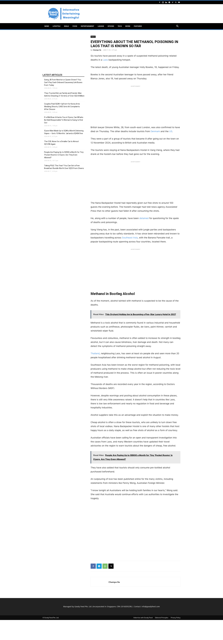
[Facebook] (159, 2)
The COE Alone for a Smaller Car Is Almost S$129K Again (61, 142)
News (46, 26)
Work (127, 26)
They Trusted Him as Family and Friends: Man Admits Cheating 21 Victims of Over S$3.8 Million (64, 94)
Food (75, 26)
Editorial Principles (161, 617)
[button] (177, 26)
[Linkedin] (166, 2)
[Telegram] (169, 2)
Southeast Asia (130, 237)
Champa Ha (97, 50)
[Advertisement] (133, 13)
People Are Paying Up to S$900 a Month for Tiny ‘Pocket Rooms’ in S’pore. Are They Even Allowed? (63, 155)
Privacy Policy (175, 617)
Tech (120, 26)
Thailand (95, 353)
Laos (105, 59)
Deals (66, 26)
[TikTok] (172, 2)
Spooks (111, 26)
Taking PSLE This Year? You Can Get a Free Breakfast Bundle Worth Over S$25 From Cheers (64, 167)
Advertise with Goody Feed (143, 617)
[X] (175, 2)
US (170, 131)
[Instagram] (162, 2)
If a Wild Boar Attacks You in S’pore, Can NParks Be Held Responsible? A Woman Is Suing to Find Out (63, 120)
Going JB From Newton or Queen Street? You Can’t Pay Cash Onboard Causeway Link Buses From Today (63, 82)
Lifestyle (56, 26)
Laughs (101, 26)
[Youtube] (179, 2)
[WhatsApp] (105, 566)
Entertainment (87, 26)
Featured (138, 26)
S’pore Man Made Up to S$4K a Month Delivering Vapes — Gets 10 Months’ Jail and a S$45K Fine (63, 132)
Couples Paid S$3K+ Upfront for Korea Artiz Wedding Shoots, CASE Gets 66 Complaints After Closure (62, 106)
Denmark (155, 131)
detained (144, 218)
